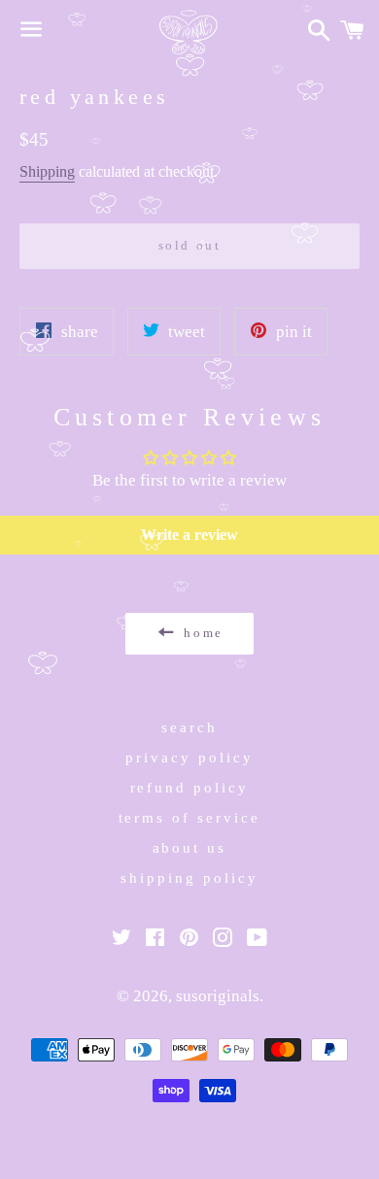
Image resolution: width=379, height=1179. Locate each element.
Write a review (189, 534)
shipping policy (189, 878)
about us (190, 848)
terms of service (190, 817)
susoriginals (217, 996)
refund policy (190, 787)
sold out (190, 245)
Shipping (47, 171)
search (189, 727)
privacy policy (189, 757)
